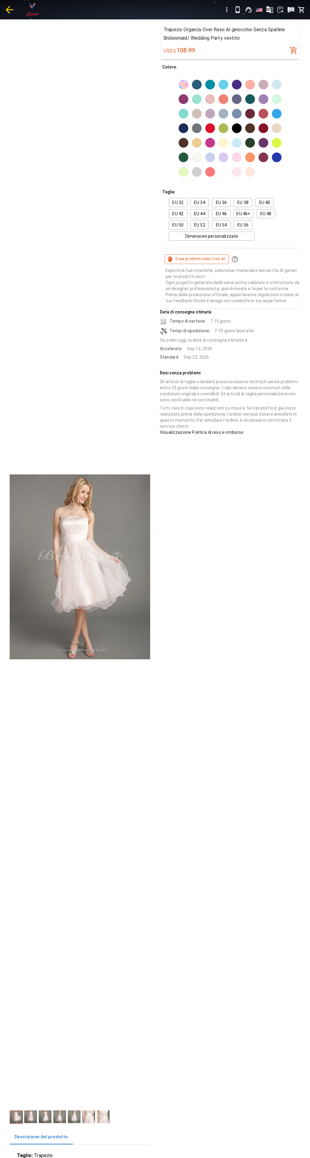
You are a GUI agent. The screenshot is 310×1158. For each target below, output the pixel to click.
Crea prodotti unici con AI (200, 258)
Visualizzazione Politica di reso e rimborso (201, 432)
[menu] (226, 9)
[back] (9, 10)
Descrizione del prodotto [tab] (41, 1136)
